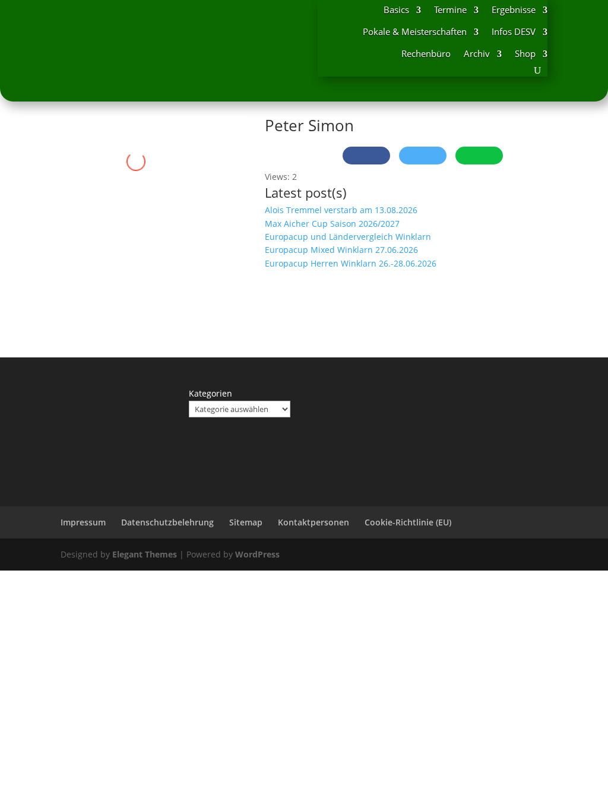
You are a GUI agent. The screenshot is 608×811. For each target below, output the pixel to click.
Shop (525, 53)
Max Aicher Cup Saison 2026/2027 (332, 223)
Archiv (477, 53)
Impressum (83, 522)
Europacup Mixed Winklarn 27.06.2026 (341, 249)
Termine (450, 9)
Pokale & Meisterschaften (415, 31)
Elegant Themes (144, 554)
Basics (396, 9)
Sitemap (245, 522)
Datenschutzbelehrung (167, 522)
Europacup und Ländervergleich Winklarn (348, 236)
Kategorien (210, 393)
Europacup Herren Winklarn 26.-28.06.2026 (350, 263)
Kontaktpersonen (313, 522)
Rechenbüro (426, 53)
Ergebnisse (514, 9)
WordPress (257, 554)
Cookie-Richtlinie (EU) (408, 522)
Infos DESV (514, 31)
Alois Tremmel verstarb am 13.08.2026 (341, 210)
